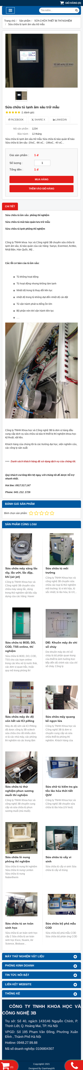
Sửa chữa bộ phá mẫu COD (61, 925)
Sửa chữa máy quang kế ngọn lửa (60, 718)
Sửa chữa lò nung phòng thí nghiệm (17, 859)
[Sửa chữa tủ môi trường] (62, 549)
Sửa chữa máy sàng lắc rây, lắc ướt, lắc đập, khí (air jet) (21, 572)
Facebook (17, 119)
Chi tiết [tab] (10, 206)
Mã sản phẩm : (21, 128)
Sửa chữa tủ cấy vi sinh (58, 859)
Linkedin (61, 119)
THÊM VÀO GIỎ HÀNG (41, 188)
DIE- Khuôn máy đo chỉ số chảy (61, 644)
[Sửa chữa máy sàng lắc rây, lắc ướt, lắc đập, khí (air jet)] (21, 549)
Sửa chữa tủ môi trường (57, 570)
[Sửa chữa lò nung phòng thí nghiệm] (21, 838)
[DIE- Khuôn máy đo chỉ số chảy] (62, 623)
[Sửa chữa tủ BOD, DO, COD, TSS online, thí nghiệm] (21, 623)
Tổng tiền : (16, 169)
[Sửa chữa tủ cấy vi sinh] (62, 838)
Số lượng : (16, 162)
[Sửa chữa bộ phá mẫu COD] (62, 904)
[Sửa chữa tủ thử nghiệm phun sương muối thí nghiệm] (21, 767)
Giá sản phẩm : (19, 155)
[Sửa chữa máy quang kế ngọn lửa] (62, 697)
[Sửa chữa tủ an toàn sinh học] (21, 904)
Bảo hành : (23, 134)
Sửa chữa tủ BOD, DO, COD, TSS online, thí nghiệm (20, 647)
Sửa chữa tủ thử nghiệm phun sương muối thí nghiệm (19, 791)
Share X (39, 119)
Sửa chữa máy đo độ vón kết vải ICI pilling (19, 718)
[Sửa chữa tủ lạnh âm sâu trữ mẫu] (41, 61)
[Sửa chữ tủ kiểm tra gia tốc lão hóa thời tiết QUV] (62, 767)
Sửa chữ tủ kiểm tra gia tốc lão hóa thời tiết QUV (62, 791)
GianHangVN (48, 1068)
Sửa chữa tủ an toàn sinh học (19, 925)
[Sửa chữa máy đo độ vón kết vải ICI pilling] (21, 697)
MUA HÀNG (41, 179)
